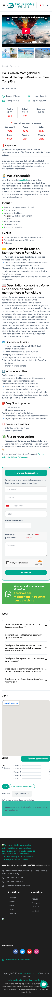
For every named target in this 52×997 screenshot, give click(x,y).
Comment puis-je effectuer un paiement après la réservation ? (23, 636)
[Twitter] (22, 951)
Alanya (12, 913)
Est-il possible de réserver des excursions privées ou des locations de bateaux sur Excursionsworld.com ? (23, 648)
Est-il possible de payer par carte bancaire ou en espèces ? (24, 659)
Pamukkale (23, 180)
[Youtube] (29, 951)
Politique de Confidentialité (18, 959)
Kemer (12, 901)
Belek (11, 905)
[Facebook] (15, 951)
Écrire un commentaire (38, 759)
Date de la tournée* (14, 520)
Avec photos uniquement (22, 786)
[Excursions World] (20, 5)
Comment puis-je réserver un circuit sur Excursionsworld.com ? (22, 625)
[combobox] (8, 505)
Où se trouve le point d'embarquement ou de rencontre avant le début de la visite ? (24, 670)
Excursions (14, 66)
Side (11, 909)
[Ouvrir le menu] (4, 6)
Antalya (12, 897)
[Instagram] (36, 951)
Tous (5, 786)
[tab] (26, 473)
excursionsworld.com (29, 973)
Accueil (5, 66)
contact (35, 911)
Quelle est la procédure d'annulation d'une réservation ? (24, 680)
